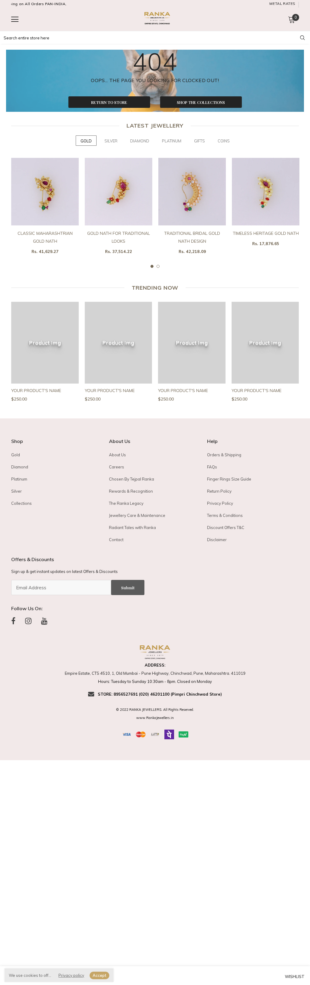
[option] (45, 211)
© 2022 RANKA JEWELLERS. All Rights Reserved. (155, 709)
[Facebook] (13, 620)
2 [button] (158, 266)
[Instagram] (28, 620)
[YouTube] (44, 620)
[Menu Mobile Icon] (14, 19)
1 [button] (151, 266)
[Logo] (156, 19)
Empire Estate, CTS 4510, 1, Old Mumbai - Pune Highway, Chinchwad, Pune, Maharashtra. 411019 (155, 673)
